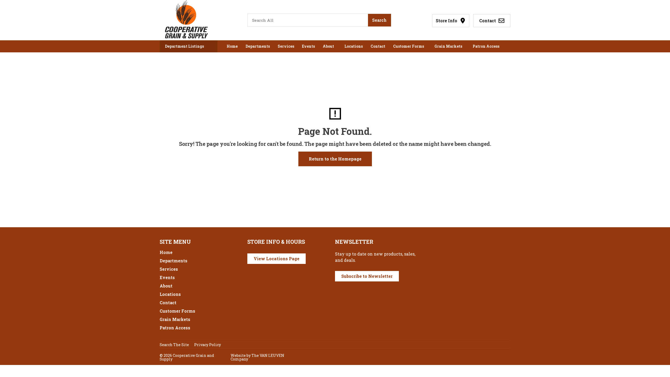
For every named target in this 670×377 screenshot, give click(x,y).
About (328, 46)
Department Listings (184, 46)
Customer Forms (408, 46)
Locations (353, 46)
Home (232, 46)
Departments (257, 46)
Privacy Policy (207, 344)
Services (286, 46)
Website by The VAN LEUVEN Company (257, 357)
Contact (378, 46)
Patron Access (486, 46)
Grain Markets (448, 46)
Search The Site (174, 344)
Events (308, 46)
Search (379, 20)
